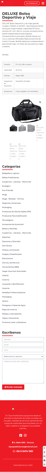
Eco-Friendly (7, 190)
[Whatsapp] (44, 448)
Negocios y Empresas (11, 203)
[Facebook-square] (20, 435)
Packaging (7, 207)
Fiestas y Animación (10, 250)
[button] (40, 102)
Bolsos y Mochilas (9, 229)
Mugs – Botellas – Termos (13, 199)
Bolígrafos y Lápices (10, 173)
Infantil (5, 275)
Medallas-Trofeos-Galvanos (13, 293)
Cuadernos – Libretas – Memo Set (16, 182)
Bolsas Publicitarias (10, 178)
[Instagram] (44, 464)
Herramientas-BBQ (10, 267)
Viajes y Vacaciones (10, 318)
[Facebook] (44, 460)
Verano (5, 301)
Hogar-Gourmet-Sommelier (14, 271)
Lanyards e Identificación (13, 284)
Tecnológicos (7, 220)
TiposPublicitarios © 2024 (23, 465)
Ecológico (6, 186)
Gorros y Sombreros (10, 263)
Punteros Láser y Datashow (14, 322)
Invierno (5, 280)
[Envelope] (44, 456)
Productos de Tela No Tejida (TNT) (16, 212)
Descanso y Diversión (11, 241)
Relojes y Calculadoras (11, 314)
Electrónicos (7, 258)
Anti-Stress (7, 246)
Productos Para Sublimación (14, 216)
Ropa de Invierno (9, 310)
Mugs (4, 195)
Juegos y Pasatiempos (12, 254)
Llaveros (5, 288)
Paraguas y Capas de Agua (13, 305)
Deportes (6, 237)
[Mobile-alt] (44, 452)
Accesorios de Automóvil (13, 224)
